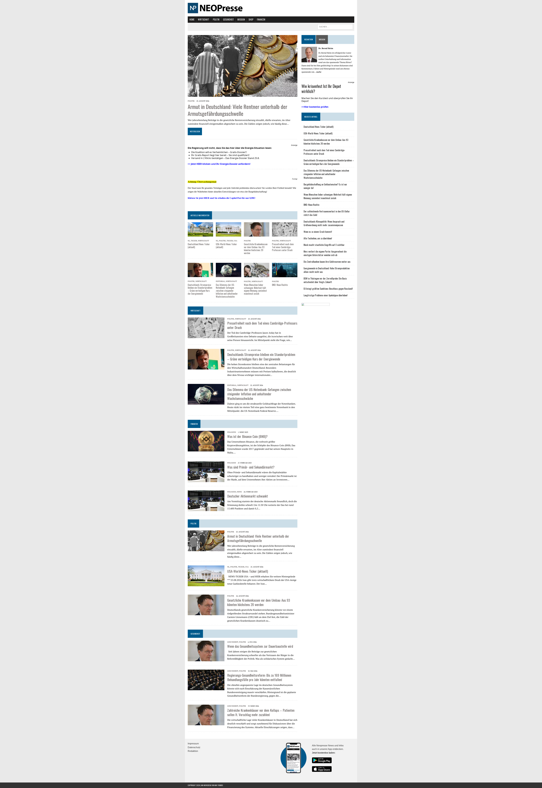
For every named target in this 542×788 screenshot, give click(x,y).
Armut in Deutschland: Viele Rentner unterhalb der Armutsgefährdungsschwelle (237, 110)
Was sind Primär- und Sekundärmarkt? (251, 467)
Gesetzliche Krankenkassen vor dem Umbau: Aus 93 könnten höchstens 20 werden (255, 248)
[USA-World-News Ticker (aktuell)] (228, 234)
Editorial (220, 281)
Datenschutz (194, 747)
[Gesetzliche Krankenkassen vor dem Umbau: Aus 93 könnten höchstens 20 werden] (256, 234)
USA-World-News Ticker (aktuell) (226, 245)
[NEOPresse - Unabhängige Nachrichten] (271, 8)
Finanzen (261, 19)
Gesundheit (228, 19)
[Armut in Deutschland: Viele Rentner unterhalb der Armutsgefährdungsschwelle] (242, 95)
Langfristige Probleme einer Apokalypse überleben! (326, 295)
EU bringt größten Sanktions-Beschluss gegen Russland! (328, 288)
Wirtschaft (203, 19)
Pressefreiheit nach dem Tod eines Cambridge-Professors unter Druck (283, 247)
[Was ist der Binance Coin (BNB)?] (206, 449)
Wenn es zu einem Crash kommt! (318, 231)
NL (189, 241)
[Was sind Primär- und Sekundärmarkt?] (206, 480)
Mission (241, 19)
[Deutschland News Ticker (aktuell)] (200, 234)
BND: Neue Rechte (280, 285)
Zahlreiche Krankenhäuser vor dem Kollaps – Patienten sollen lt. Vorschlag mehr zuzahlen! (260, 712)
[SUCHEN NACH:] (335, 26)
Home (191, 19)
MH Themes (219, 785)
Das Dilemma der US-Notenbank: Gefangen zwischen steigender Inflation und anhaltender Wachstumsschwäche (227, 290)
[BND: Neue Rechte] (284, 275)
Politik (216, 19)
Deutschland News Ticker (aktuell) (199, 245)
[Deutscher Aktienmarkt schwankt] (206, 509)
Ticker (194, 241)
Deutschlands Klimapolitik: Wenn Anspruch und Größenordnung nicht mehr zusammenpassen (324, 223)
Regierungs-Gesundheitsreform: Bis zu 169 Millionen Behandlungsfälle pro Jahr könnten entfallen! (259, 677)
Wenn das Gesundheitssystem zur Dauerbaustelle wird (260, 646)
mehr (318, 72)
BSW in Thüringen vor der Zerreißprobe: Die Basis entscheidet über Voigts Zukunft (325, 280)
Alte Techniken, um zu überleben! (318, 238)
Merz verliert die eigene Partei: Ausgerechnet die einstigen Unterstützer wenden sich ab (325, 253)
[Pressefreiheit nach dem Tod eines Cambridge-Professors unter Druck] (284, 234)
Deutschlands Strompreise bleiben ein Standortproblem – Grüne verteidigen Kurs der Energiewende (200, 289)
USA (235, 241)
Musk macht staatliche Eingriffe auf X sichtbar (324, 245)
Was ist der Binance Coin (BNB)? (247, 436)
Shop (251, 19)
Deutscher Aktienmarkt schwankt (247, 495)
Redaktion (308, 39)
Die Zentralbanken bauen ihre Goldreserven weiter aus (327, 261)
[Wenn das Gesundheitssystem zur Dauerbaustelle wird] (206, 659)
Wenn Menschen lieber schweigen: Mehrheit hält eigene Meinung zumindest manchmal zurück (255, 289)
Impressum (193, 743)
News (239, 492)
